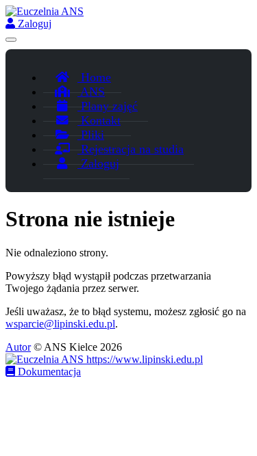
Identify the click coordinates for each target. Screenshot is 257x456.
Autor (18, 347)
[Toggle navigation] (10, 40)
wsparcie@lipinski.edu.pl (60, 324)
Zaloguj (33, 23)
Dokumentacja (48, 371)
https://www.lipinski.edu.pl (143, 359)
